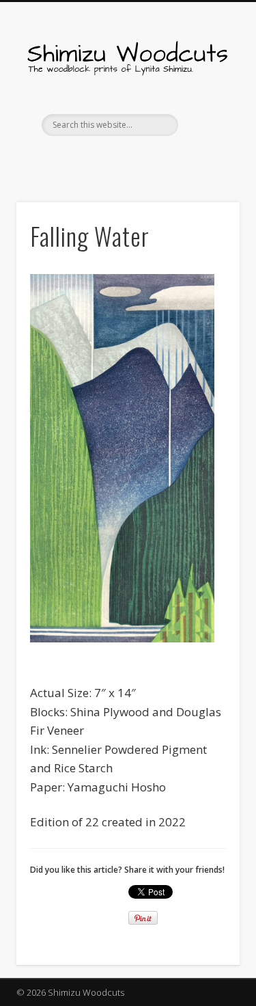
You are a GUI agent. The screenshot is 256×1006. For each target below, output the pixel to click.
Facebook (112, 159)
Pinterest (140, 159)
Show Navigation (207, 122)
